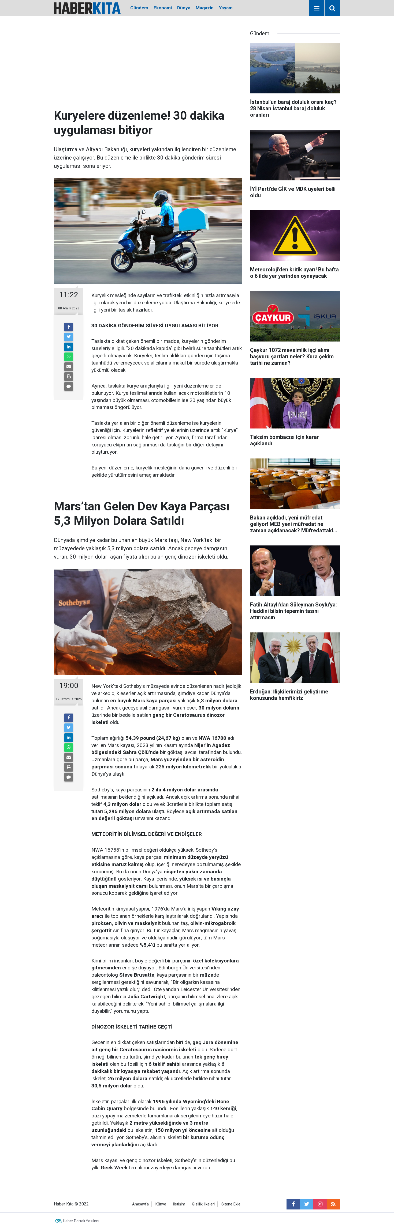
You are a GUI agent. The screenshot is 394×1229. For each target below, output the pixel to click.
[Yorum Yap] (68, 386)
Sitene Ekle (230, 1204)
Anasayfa (140, 1204)
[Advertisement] (148, 68)
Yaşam (226, 7)
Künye (160, 1204)
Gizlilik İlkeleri (203, 1204)
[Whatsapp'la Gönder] (68, 356)
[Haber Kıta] (87, 7)
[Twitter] (68, 337)
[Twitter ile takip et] (306, 1204)
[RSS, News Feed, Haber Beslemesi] (333, 1204)
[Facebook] (68, 327)
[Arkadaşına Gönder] (68, 366)
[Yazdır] (68, 376)
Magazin (205, 7)
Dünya (183, 7)
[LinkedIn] (68, 347)
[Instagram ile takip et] (320, 1204)
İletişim (179, 1204)
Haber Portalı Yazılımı (81, 1221)
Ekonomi (163, 7)
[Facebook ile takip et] (293, 1204)
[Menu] (316, 8)
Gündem (139, 7)
